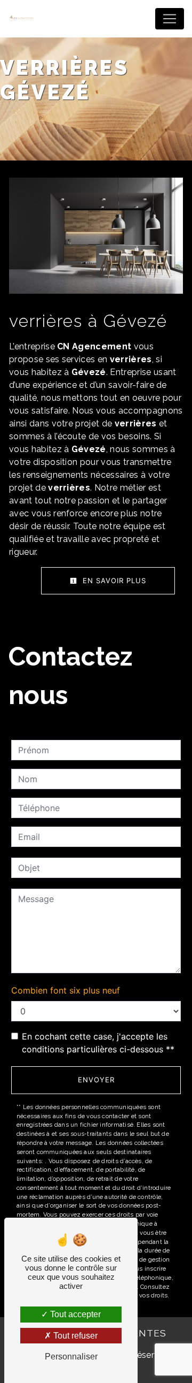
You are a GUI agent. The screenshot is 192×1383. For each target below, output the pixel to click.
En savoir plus (113, 580)
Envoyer (96, 1079)
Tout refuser (74, 1335)
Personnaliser (71, 1356)
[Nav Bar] (169, 18)
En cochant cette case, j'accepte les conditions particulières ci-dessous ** (98, 1043)
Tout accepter (74, 1314)
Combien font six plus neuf (65, 990)
